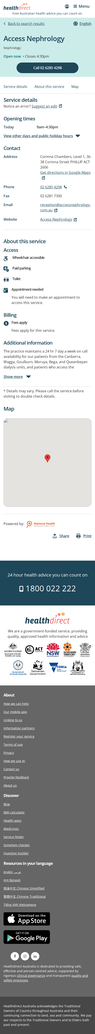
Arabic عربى (12, 872)
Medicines (11, 829)
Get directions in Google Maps (65, 172)
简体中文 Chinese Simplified (24, 888)
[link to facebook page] (15, 956)
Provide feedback (16, 777)
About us (10, 785)
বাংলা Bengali (12, 880)
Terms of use (13, 744)
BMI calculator (14, 812)
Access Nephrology (56, 219)
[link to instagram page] (25, 956)
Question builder (16, 853)
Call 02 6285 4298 (47, 67)
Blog (7, 804)
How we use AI (14, 761)
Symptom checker (17, 845)
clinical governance (31, 975)
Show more (13, 376)
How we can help (16, 704)
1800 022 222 (50, 588)
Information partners (19, 728)
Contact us (11, 769)
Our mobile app (15, 712)
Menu (84, 6)
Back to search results (26, 23)
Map (75, 86)
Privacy (9, 753)
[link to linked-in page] (35, 956)
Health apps (12, 820)
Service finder (14, 837)
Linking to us (13, 720)
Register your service (19, 736)
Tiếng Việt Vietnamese (20, 905)
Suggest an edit (44, 106)
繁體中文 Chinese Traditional (25, 896)
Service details (15, 86)
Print (87, 535)
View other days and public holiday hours (38, 135)
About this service (49, 86)
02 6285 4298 (51, 187)
